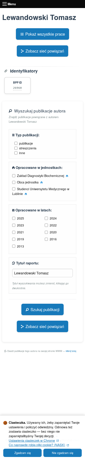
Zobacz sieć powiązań (45, 51)
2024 (53, 218)
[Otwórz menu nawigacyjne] (4, 4)
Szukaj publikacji (45, 309)
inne (22, 153)
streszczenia (27, 148)
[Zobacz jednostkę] (67, 175)
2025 (20, 218)
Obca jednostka (28, 182)
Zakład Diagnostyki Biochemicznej (41, 175)
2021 (20, 232)
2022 (53, 225)
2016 (53, 239)
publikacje (26, 143)
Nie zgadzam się (62, 453)
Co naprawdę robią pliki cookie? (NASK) (39, 444)
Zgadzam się (22, 453)
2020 (53, 232)
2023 (20, 225)
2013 (20, 246)
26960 (17, 87)
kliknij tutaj (71, 351)
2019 (20, 239)
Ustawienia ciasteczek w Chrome (34, 440)
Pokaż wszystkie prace (45, 34)
